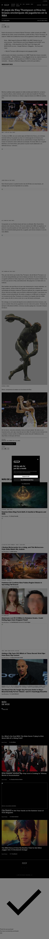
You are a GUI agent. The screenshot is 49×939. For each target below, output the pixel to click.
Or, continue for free (26, 483)
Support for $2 (25, 476)
